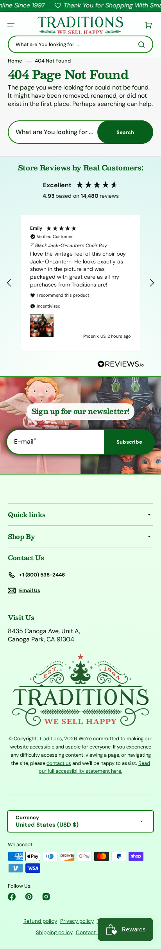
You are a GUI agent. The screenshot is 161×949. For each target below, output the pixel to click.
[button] (11, 25)
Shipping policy (54, 932)
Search (125, 132)
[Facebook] (11, 896)
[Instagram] (46, 896)
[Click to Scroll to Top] (147, 903)
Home (15, 61)
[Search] (143, 44)
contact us (59, 763)
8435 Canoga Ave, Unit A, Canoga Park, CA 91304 (44, 635)
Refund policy (40, 921)
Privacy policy (77, 921)
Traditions (50, 738)
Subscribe (129, 442)
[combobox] (80, 44)
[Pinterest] (29, 896)
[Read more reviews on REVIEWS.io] (120, 364)
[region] (80, 283)
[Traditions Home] (80, 25)
